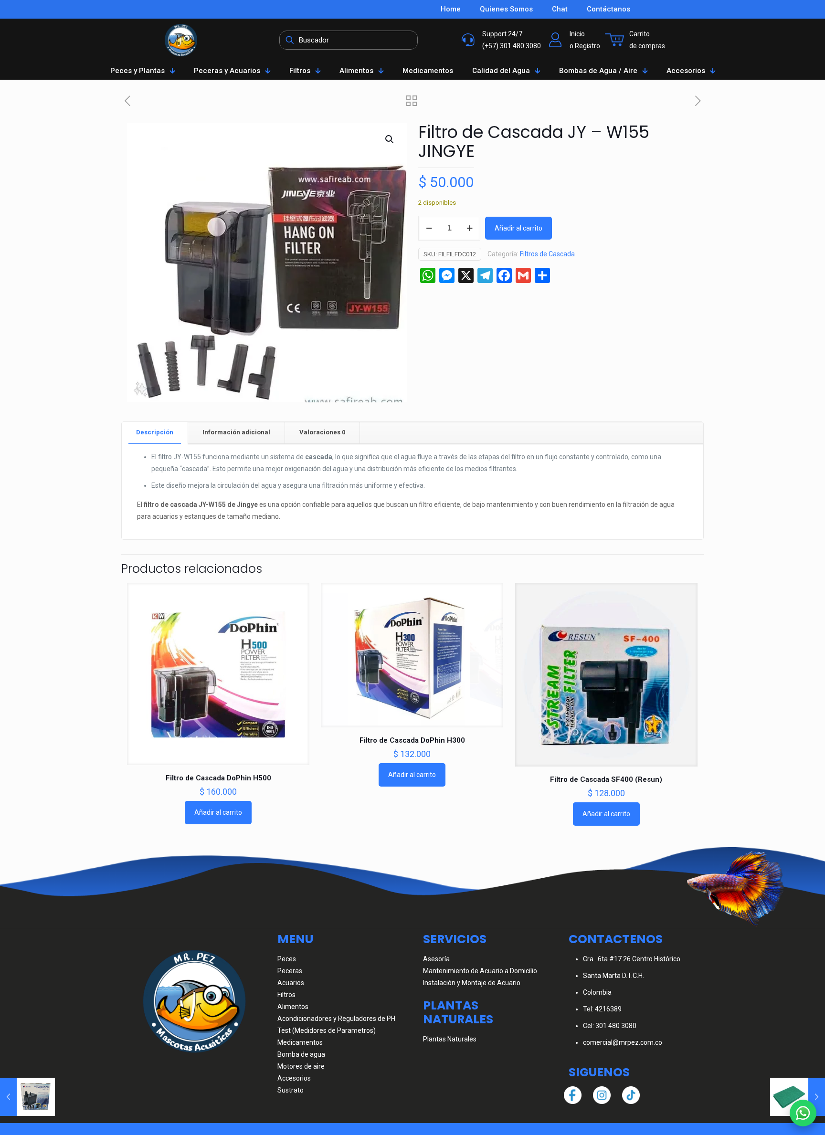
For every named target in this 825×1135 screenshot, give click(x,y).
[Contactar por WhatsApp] (803, 1113)
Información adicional (236, 432)
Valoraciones (322, 432)
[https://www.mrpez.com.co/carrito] (614, 39)
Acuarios (290, 983)
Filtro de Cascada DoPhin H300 (412, 740)
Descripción (154, 432)
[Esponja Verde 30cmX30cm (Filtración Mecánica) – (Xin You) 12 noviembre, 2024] (797, 1097)
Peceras (289, 971)
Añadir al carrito (518, 228)
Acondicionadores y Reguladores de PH (336, 1018)
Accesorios (294, 1078)
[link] (181, 40)
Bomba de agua (301, 1054)
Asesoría (436, 959)
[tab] (155, 432)
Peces (286, 959)
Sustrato (290, 1090)
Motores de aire (301, 1066)
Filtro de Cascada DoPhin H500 (218, 778)
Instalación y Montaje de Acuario (471, 983)
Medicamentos (300, 1042)
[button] (390, 139)
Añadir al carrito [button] (218, 812)
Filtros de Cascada (547, 254)
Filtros (286, 994)
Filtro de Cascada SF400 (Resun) (606, 779)
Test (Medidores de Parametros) (326, 1030)
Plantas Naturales (449, 1039)
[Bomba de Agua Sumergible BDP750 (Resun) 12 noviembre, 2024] (27, 1097)
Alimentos (292, 1006)
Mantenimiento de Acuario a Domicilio (480, 971)
